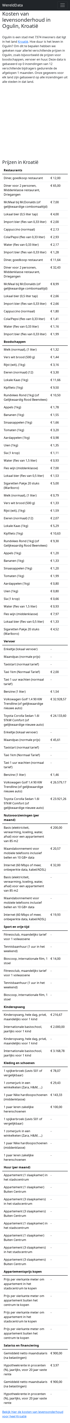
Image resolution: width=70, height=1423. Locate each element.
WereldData (12, 5)
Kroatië (23, 42)
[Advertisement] (35, 121)
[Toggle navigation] (62, 5)
